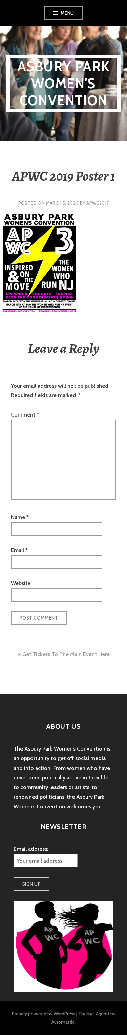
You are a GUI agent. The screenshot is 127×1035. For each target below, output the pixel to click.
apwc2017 (97, 203)
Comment (25, 414)
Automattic (63, 1022)
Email (19, 550)
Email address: (31, 849)
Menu (67, 13)
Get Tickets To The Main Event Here (66, 654)
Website (20, 583)
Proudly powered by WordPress (43, 1014)
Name (20, 517)
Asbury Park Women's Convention (63, 83)
